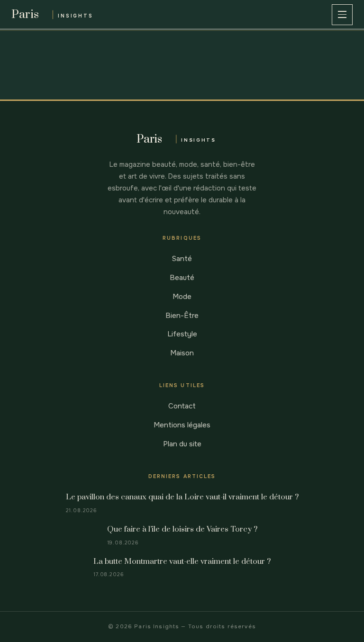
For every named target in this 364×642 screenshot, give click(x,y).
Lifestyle (182, 334)
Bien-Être (182, 315)
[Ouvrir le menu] (342, 14)
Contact (182, 406)
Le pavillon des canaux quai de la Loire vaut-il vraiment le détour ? (182, 497)
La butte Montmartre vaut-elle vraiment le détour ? (182, 562)
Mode (182, 296)
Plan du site (182, 444)
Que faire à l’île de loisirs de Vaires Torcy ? (182, 529)
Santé (182, 258)
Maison (182, 353)
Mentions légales (182, 425)
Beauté (182, 277)
